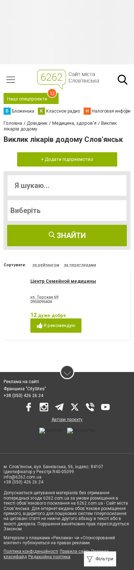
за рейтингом (46, 265)
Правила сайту (75, 551)
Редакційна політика (49, 556)
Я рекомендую (59, 325)
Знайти (70, 235)
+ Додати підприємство (67, 159)
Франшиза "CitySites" (25, 388)
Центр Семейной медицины (63, 281)
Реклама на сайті (21, 381)
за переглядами (80, 265)
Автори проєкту (67, 419)
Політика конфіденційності (31, 551)
